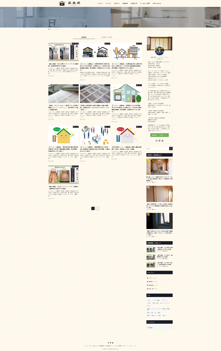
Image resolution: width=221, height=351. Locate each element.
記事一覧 (153, 289)
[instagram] (156, 141)
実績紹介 (153, 281)
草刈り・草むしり (151, 315)
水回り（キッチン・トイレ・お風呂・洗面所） (158, 309)
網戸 (159, 312)
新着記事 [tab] (83, 37)
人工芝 (149, 303)
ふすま (149, 300)
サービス (88, 346)
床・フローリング (165, 303)
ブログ (152, 278)
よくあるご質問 (117, 346)
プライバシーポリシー (129, 346)
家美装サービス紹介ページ (159, 135)
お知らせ (95, 346)
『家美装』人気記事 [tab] (106, 37)
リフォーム (164, 300)
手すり (149, 306)
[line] (159, 141)
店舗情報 (101, 346)
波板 (148, 312)
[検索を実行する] (171, 148)
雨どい (164, 315)
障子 (159, 315)
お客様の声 (108, 346)
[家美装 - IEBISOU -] (69, 3)
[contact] (162, 141)
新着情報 (153, 285)
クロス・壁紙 (156, 300)
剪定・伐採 (155, 303)
